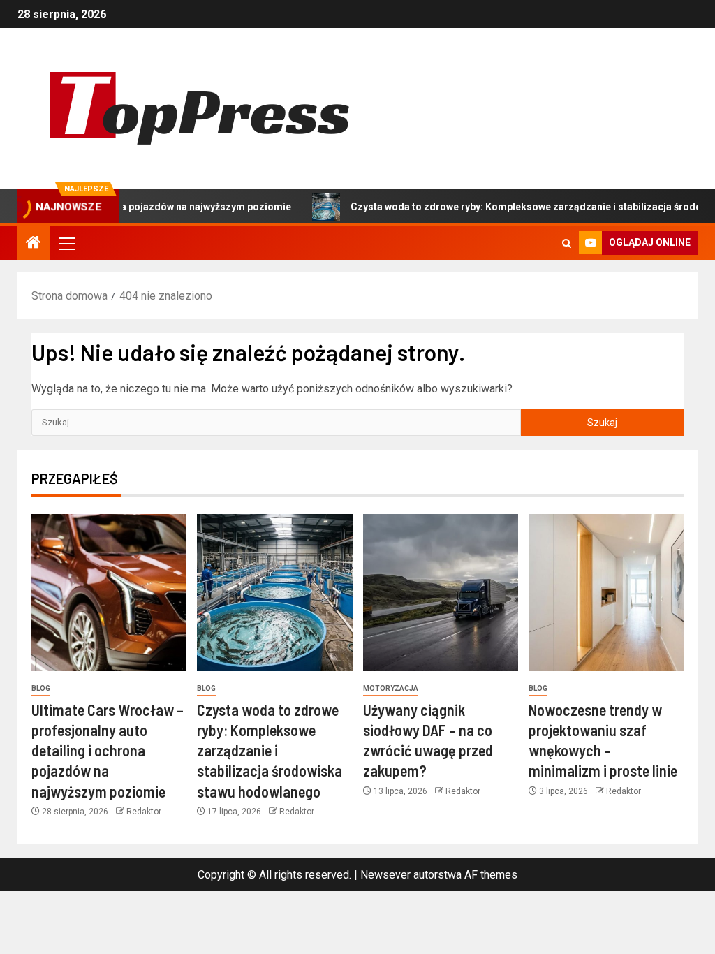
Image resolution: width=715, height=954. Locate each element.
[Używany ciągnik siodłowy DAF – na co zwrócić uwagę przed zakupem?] (440, 592)
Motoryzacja (390, 688)
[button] (66, 243)
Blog (40, 688)
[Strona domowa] (33, 244)
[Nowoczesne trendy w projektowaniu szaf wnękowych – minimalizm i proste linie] (606, 592)
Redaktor (143, 811)
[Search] (566, 243)
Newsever (385, 874)
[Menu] (66, 243)
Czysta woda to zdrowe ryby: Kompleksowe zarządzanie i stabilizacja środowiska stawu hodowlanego (269, 750)
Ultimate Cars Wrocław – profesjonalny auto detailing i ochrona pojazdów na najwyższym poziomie (107, 750)
